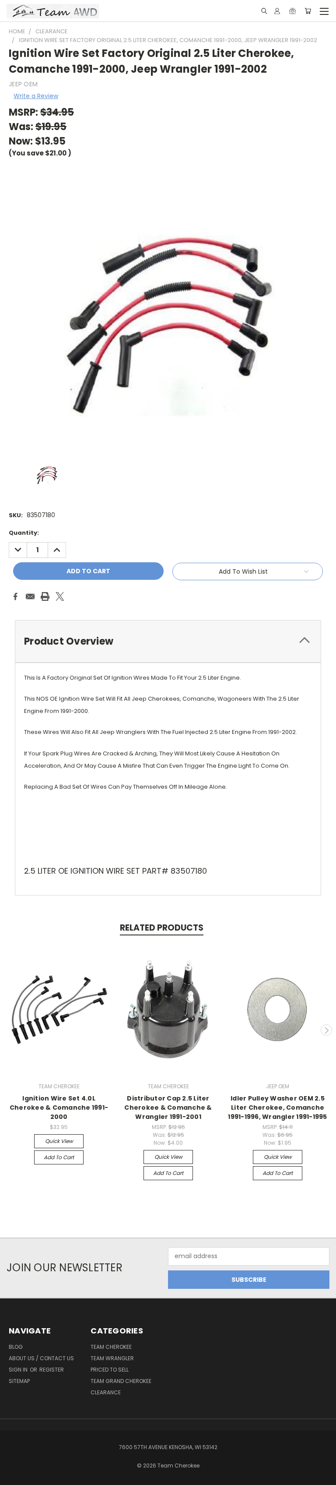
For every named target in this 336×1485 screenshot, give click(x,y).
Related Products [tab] (161, 928)
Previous (10, 1030)
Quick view (59, 1141)
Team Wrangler (112, 1358)
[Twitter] (60, 596)
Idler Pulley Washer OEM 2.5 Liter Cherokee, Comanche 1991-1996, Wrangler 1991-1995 (277, 1107)
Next (326, 1030)
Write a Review (36, 96)
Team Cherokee (111, 1347)
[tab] (168, 641)
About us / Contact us (41, 1358)
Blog (16, 1347)
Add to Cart (59, 1157)
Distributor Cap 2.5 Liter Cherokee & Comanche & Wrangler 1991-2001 (168, 1107)
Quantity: (24, 533)
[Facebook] (15, 596)
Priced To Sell (110, 1369)
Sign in (19, 1369)
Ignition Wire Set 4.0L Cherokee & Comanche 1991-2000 (59, 1107)
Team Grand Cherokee (121, 1381)
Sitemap (19, 1381)
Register (51, 1369)
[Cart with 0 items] (307, 11)
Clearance (106, 1392)
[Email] (30, 596)
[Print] (45, 596)
